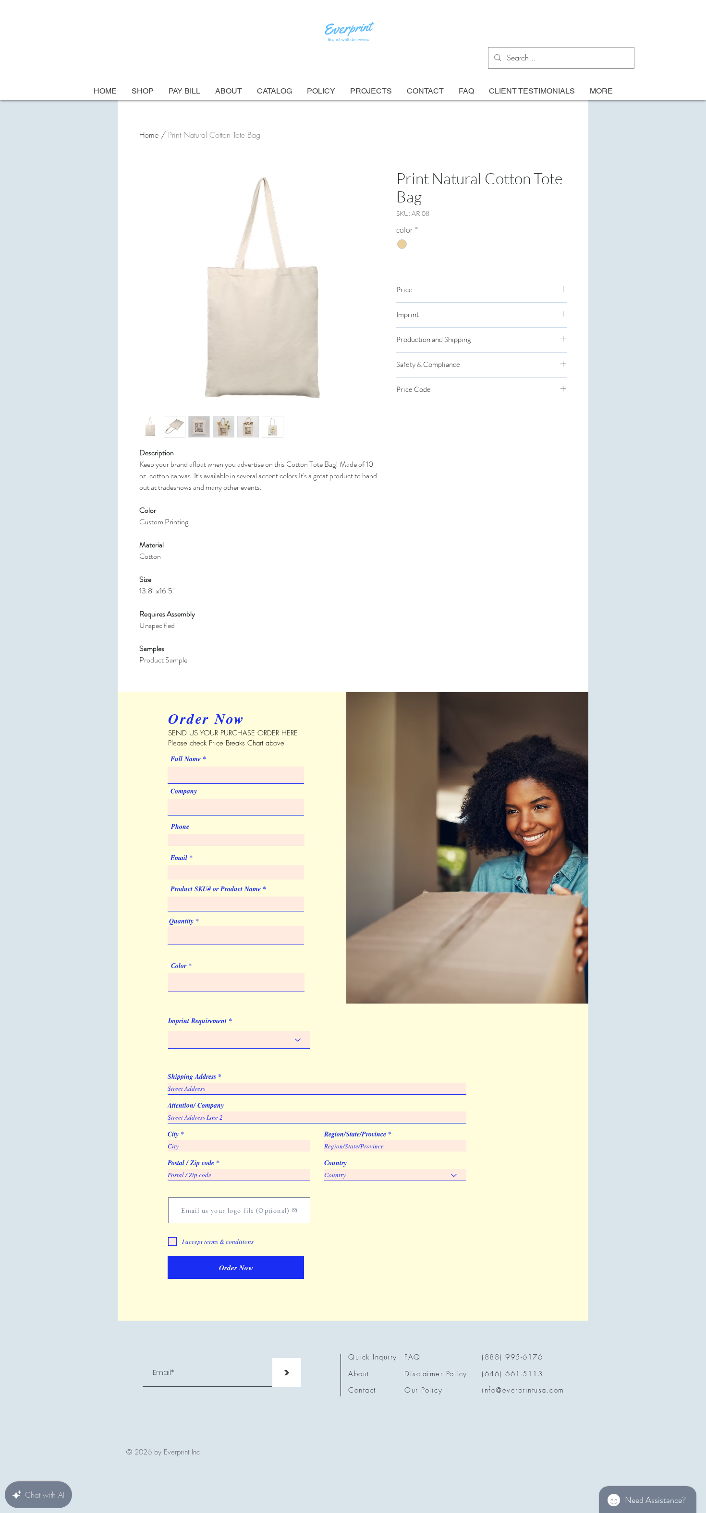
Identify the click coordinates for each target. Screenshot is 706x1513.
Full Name (185, 759)
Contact (362, 1390)
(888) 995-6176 (512, 1357)
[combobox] (236, 935)
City (173, 1134)
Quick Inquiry (372, 1357)
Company (183, 791)
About (358, 1374)
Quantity (181, 921)
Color (178, 965)
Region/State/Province (355, 1134)
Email (178, 857)
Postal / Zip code (191, 1162)
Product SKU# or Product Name (215, 889)
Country (335, 1162)
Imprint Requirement (197, 1020)
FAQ (412, 1357)
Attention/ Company (196, 1105)
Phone (180, 826)
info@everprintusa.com (523, 1390)
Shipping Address (192, 1076)
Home (148, 135)
